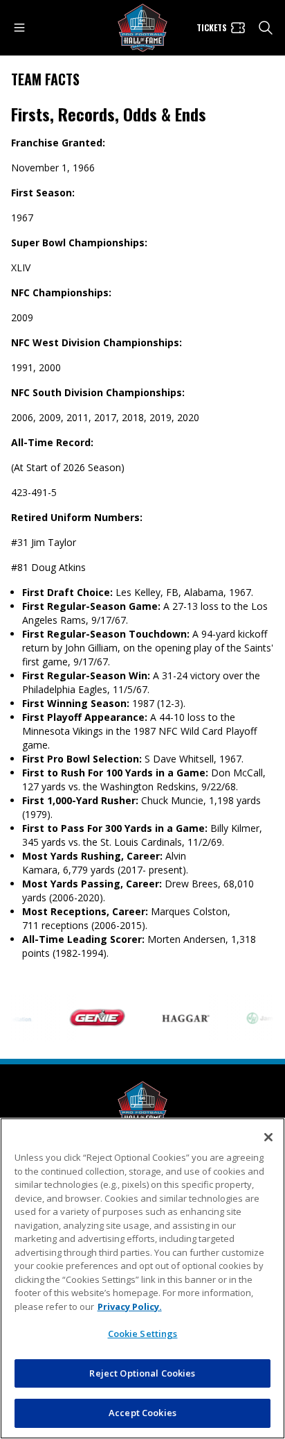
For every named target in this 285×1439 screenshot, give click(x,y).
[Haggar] (181, 1017)
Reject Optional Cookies (142, 1373)
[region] (142, 1278)
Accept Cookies (142, 1412)
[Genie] (92, 1018)
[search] (265, 27)
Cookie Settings (143, 1333)
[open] (19, 27)
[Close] (268, 1137)
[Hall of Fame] (142, 1105)
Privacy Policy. (130, 1306)
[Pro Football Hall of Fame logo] (142, 28)
